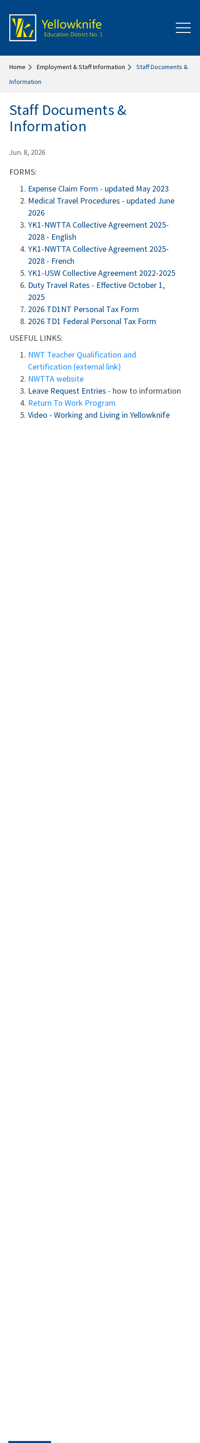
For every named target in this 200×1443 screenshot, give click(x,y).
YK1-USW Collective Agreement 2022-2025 (101, 273)
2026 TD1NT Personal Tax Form (83, 309)
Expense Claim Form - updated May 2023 (98, 188)
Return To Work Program (72, 402)
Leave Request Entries (67, 390)
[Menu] (183, 28)
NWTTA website (56, 378)
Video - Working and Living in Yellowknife (99, 414)
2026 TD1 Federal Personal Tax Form (92, 321)
